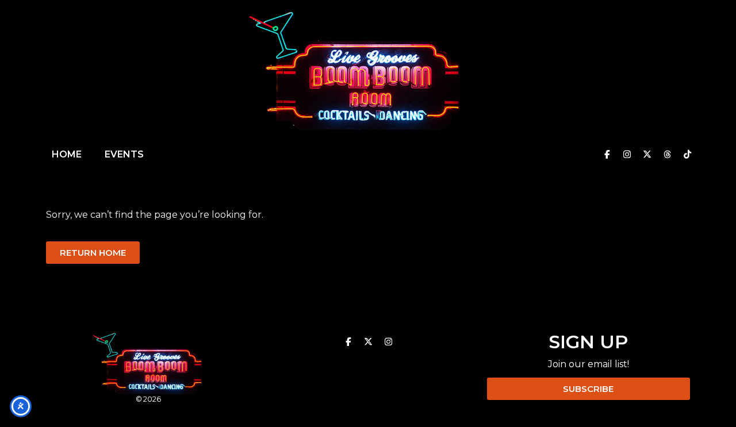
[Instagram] (626, 154)
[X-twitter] (647, 154)
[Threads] (667, 154)
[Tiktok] (687, 154)
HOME (67, 154)
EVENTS (124, 154)
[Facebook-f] (606, 154)
